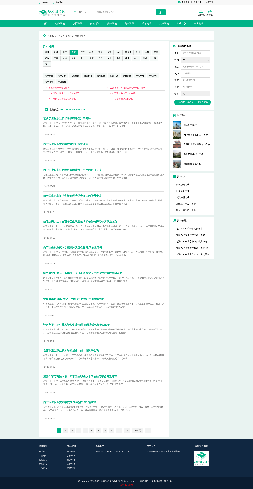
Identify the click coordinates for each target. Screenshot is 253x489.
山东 (154, 58)
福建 (91, 52)
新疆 (56, 52)
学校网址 (153, 76)
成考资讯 (146, 23)
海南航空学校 (190, 125)
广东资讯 (43, 468)
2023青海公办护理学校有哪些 (62, 99)
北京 (65, 52)
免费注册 (197, 2)
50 (148, 430)
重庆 (147, 52)
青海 (74, 52)
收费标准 (88, 76)
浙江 (47, 64)
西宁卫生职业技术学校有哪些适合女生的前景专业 (72, 195)
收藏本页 (46, 2)
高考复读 (198, 23)
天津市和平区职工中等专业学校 (199, 134)
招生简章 (49, 76)
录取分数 (75, 76)
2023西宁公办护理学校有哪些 (123, 93)
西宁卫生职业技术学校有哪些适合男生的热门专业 (72, 169)
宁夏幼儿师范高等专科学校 (197, 144)
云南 (156, 52)
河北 (136, 58)
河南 (65, 58)
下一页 (137, 430)
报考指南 (49, 81)
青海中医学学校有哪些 (59, 88)
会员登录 (185, 2)
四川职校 (71, 451)
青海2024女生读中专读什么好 (190, 235)
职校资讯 (77, 23)
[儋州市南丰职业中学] (177, 154)
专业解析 (62, 81)
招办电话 (114, 76)
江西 (118, 58)
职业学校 (60, 23)
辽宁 (109, 52)
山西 (83, 58)
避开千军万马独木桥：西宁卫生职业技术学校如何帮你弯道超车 (80, 376)
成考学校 (164, 23)
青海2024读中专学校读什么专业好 (192, 248)
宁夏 (100, 52)
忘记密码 (209, 2)
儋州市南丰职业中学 (193, 154)
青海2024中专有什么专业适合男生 (192, 254)
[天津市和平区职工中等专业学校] (177, 134)
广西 (100, 58)
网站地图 (144, 481)
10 (119, 430)
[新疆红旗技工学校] (177, 164)
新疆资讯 (43, 455)
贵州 (138, 52)
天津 (109, 58)
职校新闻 (94, 23)
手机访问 (59, 2)
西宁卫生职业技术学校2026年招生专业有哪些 (70, 402)
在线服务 (100, 446)
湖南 (91, 58)
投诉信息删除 (126, 485)
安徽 (74, 58)
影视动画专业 (182, 184)
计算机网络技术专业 (186, 210)
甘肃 (56, 58)
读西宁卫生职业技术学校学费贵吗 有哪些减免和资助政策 (76, 324)
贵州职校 (71, 455)
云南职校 (71, 464)
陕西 (47, 58)
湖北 (127, 58)
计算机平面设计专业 (186, 204)
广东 (83, 52)
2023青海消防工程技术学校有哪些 (64, 93)
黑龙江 (128, 52)
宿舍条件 (127, 76)
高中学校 (112, 23)
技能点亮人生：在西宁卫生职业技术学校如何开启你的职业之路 (80, 221)
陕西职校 (71, 468)
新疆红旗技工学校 (192, 163)
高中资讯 (129, 23)
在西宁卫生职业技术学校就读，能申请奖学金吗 (71, 350)
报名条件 (101, 76)
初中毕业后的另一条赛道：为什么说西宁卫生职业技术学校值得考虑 (82, 273)
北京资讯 (43, 460)
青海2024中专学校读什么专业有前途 (194, 241)
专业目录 (181, 23)
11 (126, 430)
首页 (45, 23)
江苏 (145, 58)
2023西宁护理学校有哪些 (121, 99)
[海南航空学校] (177, 125)
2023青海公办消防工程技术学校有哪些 (127, 88)
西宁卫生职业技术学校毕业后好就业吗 (65, 144)
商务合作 (151, 446)
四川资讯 (43, 451)
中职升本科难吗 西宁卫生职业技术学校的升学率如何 (74, 299)
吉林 (118, 52)
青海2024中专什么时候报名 (189, 228)
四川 (47, 52)
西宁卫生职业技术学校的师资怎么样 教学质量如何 (72, 247)
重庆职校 (71, 460)
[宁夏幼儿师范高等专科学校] (177, 144)
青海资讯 (79, 36)
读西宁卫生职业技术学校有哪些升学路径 (67, 118)
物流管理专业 (182, 197)
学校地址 (140, 76)
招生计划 (62, 76)
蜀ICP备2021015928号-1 (163, 481)
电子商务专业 (182, 191)
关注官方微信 (201, 446)
